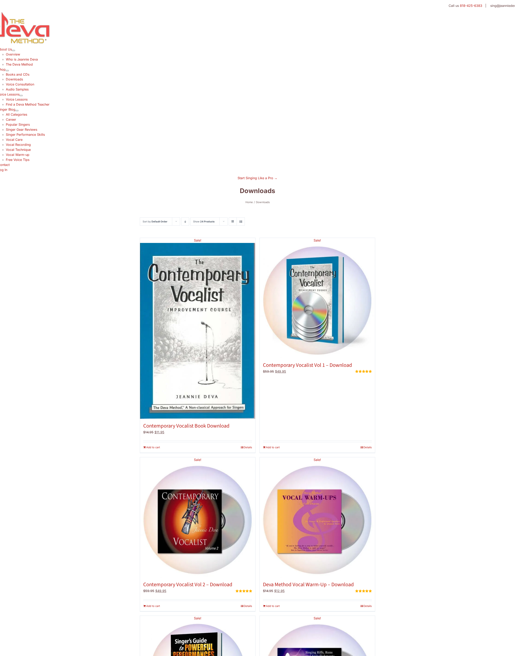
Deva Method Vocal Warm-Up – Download (308, 584)
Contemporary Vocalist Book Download (186, 426)
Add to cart (153, 447)
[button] (257, 178)
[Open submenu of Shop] (7, 70)
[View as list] (241, 221)
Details (248, 447)
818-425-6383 (471, 6)
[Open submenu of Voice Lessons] (21, 95)
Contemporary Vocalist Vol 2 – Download (187, 584)
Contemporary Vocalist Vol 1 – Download (307, 365)
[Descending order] (185, 221)
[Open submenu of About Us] (13, 50)
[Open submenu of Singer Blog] (17, 110)
